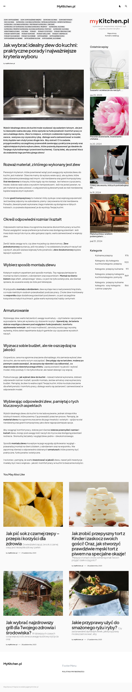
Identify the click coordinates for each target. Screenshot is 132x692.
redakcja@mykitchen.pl (29, 687)
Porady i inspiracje (59, 34)
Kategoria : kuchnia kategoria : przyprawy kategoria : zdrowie (29, 24)
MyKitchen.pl (66, 6)
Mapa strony (112, 33)
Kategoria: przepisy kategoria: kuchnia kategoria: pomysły (27, 29)
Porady (33, 31)
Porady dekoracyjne (62, 31)
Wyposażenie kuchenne (13, 38)
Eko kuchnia (9, 22)
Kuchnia (25, 31)
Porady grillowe (43, 34)
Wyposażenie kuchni (32, 38)
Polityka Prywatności (73, 672)
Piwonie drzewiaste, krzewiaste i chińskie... (106, 137)
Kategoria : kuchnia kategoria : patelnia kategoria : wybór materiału (43, 22)
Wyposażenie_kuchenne (51, 38)
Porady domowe (28, 34)
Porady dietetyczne (12, 34)
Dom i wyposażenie (11, 20)
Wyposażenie (43, 36)
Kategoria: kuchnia (56, 27)
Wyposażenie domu (57, 36)
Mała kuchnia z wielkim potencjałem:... (101, 235)
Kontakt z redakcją (112, 36)
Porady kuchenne (28, 36)
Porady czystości (45, 31)
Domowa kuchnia (50, 20)
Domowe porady (65, 20)
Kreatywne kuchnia (12, 31)
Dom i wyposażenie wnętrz (31, 20)
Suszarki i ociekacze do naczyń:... (106, 90)
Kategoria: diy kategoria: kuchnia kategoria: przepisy (25, 27)
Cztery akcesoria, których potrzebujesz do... (109, 186)
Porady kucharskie (12, 36)
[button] (4, 6)
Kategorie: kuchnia (61, 29)
